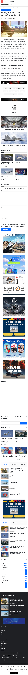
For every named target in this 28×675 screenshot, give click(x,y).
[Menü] (26, 5)
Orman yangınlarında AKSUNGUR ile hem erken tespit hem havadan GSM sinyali (7, 441)
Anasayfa (4, 7)
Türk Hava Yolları (9, 659)
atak (5, 88)
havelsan (9, 655)
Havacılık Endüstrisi (15, 7)
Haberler (8, 7)
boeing (20, 653)
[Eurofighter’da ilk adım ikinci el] (4, 476)
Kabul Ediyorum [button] (14, 673)
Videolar (3, 576)
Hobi (3, 578)
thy (24, 657)
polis (6, 91)
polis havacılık (14, 91)
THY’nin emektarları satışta (16, 487)
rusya (17, 657)
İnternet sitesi (4, 218)
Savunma (4, 565)
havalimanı (4, 655)
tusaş (20, 94)
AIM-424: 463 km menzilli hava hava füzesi (12, 1)
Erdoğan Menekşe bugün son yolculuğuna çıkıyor (7, 455)
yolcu (19, 659)
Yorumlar (23, 464)
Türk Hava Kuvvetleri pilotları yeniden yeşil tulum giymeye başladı (17, 470)
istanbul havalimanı (5, 657)
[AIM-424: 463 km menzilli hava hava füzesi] (21, 433)
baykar (15, 653)
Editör (4, 18)
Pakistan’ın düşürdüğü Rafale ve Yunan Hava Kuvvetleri (17, 493)
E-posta (3, 212)
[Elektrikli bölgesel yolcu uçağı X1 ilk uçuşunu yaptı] (7, 157)
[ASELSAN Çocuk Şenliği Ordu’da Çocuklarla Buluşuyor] (21, 450)
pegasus (12, 657)
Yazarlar (3, 571)
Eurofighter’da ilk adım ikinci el (17, 475)
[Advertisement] (14, 400)
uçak (15, 659)
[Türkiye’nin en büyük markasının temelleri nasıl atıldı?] (21, 171)
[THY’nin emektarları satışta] (4, 488)
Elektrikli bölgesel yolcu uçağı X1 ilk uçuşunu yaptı (7, 163)
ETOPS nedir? (18, 162)
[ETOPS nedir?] (21, 157)
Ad (2, 207)
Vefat (3, 584)
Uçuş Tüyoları (5, 574)
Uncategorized (5, 580)
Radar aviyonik (5, 587)
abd (2, 653)
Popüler (5, 464)
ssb (20, 657)
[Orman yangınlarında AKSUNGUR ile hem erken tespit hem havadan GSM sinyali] (7, 433)
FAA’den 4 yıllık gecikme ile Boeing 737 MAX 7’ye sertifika (7, 178)
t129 (22, 91)
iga (13, 655)
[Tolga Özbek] (6, 4)
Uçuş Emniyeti (5, 567)
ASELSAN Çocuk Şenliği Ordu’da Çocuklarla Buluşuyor (20, 456)
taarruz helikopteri (11, 94)
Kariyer (3, 569)
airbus (6, 653)
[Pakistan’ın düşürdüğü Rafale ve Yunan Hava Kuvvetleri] (4, 494)
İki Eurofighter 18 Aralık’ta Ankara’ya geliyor (16, 481)
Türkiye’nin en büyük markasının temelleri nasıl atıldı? (20, 178)
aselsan (10, 653)
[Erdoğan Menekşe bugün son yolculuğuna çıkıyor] (7, 450)
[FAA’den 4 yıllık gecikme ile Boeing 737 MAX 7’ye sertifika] (7, 171)
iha (16, 655)
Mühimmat (4, 582)
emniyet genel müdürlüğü (17, 88)
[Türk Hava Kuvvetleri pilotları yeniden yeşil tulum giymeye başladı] (4, 470)
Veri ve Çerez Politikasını (8, 669)
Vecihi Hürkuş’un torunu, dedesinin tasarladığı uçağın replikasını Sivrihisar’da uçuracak (18, 528)
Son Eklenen (14, 464)
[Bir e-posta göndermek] (5, 18)
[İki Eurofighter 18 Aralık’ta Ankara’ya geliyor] (4, 482)
